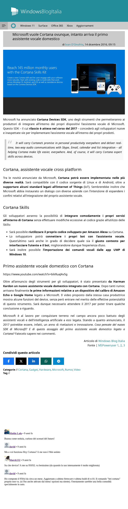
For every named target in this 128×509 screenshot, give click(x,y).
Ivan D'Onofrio (74, 44)
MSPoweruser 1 (108, 345)
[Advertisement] (64, 399)
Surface (42, 25)
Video (77, 369)
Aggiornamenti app (87, 25)
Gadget (33, 369)
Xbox (70, 25)
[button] (4, 26)
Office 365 (57, 25)
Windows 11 (27, 25)
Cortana (23, 369)
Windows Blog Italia (111, 341)
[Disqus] (64, 467)
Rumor (69, 369)
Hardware (45, 369)
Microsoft (58, 369)
